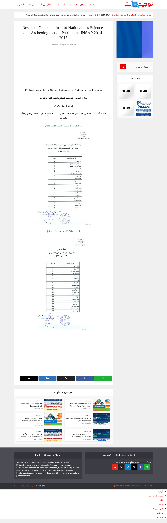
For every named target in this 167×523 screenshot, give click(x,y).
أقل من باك (45, 4)
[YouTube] (115, 467)
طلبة (56, 4)
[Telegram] (128, 467)
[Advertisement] (63, 67)
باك (64, 4)
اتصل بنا (20, 4)
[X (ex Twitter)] (121, 467)
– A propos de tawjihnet (122, 486)
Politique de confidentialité (141, 486)
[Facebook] (141, 467)
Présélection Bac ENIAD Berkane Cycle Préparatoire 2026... (32, 420)
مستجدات (87, 401)
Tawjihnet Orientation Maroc (24, 486)
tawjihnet (54, 44)
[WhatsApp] (147, 467)
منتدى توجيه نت (78, 4)
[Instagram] (134, 467)
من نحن (31, 4)
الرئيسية (94, 4)
